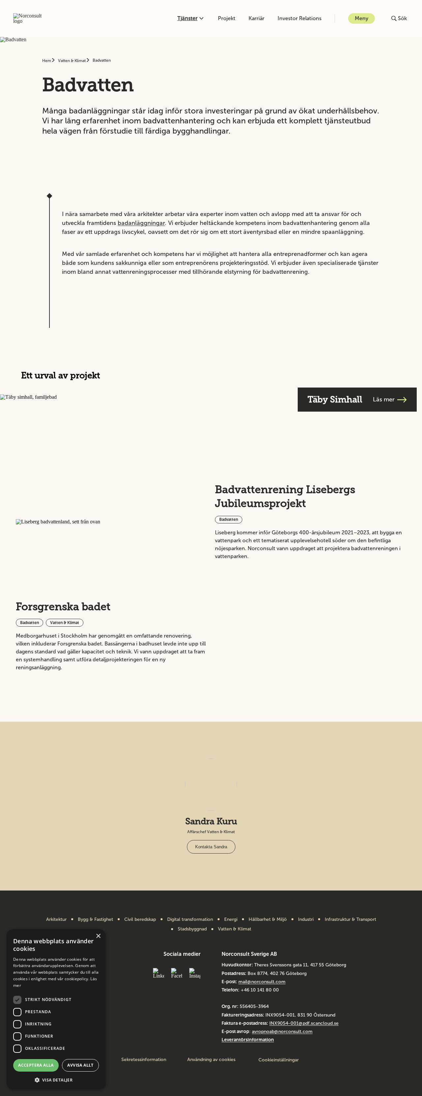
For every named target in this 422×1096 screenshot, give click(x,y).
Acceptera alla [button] (36, 1065)
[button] (56, 1079)
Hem (47, 60)
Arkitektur (56, 919)
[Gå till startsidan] (30, 18)
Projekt (226, 18)
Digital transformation (190, 919)
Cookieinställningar (278, 1060)
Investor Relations (299, 18)
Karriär (256, 18)
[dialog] (56, 1009)
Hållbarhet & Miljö (268, 919)
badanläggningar (141, 223)
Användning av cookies (211, 1059)
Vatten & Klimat (72, 60)
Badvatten (102, 60)
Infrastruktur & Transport (350, 919)
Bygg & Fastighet (95, 919)
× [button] (98, 936)
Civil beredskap (140, 919)
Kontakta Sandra (211, 846)
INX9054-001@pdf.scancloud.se (304, 1023)
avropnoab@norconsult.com (282, 1031)
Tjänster (187, 18)
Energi (230, 919)
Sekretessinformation (143, 1059)
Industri (306, 919)
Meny (361, 18)
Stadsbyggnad (192, 929)
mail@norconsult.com (262, 982)
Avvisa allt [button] (80, 1065)
